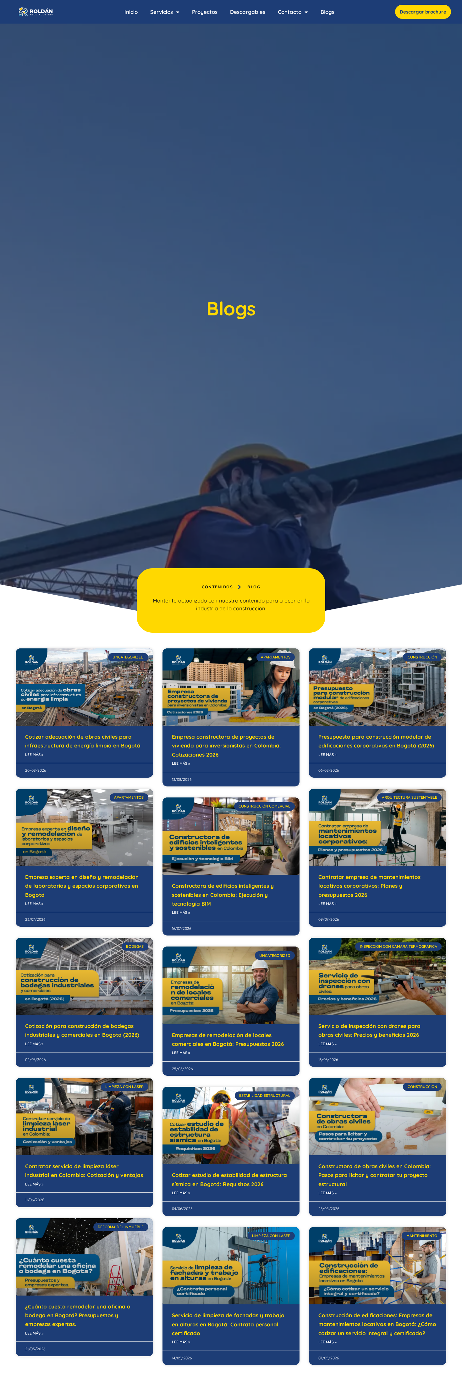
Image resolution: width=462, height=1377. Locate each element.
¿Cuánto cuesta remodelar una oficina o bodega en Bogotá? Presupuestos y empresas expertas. (77, 1315)
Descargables (247, 11)
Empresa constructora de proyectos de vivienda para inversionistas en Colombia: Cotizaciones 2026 (226, 745)
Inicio (131, 11)
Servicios (161, 11)
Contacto (289, 11)
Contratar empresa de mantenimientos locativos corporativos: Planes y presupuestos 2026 (369, 886)
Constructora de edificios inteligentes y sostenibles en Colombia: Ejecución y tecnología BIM (223, 894)
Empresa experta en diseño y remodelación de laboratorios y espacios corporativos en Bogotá (82, 886)
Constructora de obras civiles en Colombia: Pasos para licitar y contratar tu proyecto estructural (374, 1175)
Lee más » (34, 754)
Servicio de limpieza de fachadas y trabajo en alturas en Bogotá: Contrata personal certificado (228, 1324)
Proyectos (204, 11)
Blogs (327, 11)
